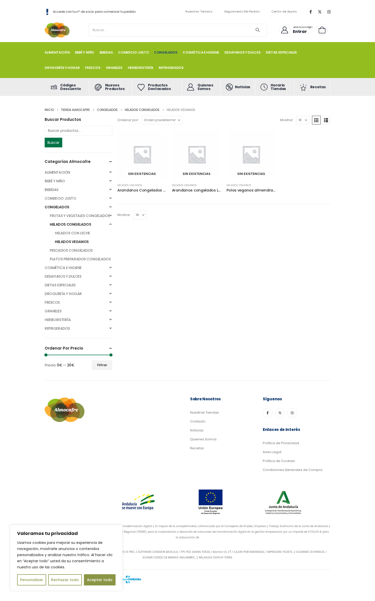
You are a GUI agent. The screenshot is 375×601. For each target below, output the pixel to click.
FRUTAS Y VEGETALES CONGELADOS (80, 215)
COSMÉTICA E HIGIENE (201, 52)
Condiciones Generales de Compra (292, 469)
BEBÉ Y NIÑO (84, 52)
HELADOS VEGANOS (129, 185)
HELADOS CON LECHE (72, 233)
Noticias (196, 430)
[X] (319, 11)
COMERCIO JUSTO (133, 52)
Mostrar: (287, 120)
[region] (66, 558)
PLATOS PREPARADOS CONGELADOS (80, 259)
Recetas (197, 448)
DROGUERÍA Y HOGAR (62, 67)
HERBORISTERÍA (140, 67)
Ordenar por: (128, 120)
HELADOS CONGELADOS (70, 224)
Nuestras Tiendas (198, 11)
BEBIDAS (106, 52)
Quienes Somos (203, 439)
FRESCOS (93, 67)
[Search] (257, 30)
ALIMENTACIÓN (57, 52)
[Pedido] (323, 30)
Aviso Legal (272, 452)
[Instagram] (328, 11)
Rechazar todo (65, 579)
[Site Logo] (57, 30)
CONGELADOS (166, 52)
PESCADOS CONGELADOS (71, 250)
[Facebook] (310, 11)
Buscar (53, 142)
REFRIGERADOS (171, 67)
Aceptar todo (99, 579)
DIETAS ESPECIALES (281, 52)
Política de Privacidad (281, 443)
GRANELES (114, 67)
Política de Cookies (279, 460)
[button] (316, 120)
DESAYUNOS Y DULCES (242, 52)
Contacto (198, 421)
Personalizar (31, 579)
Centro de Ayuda (284, 11)
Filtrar (102, 365)
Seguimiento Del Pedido (242, 11)
